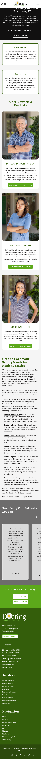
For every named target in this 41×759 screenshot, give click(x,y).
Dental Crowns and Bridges (14, 436)
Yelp (33, 755)
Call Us (2, 4)
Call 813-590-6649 (20, 596)
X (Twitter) (12, 755)
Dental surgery (10, 457)
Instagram (29, 755)
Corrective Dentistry (12, 478)
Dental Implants (10, 425)
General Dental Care (12, 414)
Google (16, 755)
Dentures (7, 446)
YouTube (20, 755)
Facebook (8, 755)
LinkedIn (25, 755)
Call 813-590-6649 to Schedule (20, 30)
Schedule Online (20, 35)
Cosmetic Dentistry (11, 467)
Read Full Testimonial (15, 563)
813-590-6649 (9, 23)
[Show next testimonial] (36, 517)
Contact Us (5, 4)
